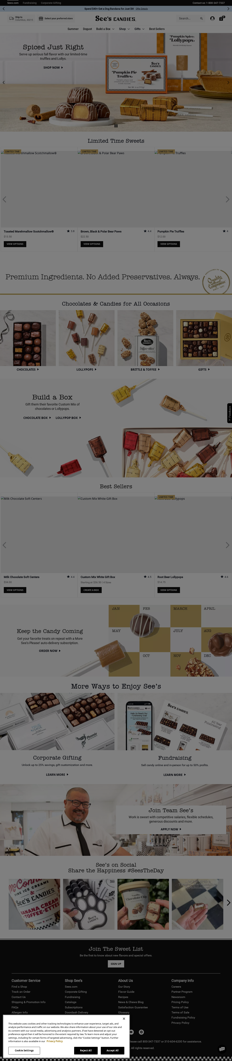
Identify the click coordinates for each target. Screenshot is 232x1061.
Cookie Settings (24, 1050)
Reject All (86, 1050)
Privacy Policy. (55, 1041)
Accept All (113, 1050)
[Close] (124, 1019)
